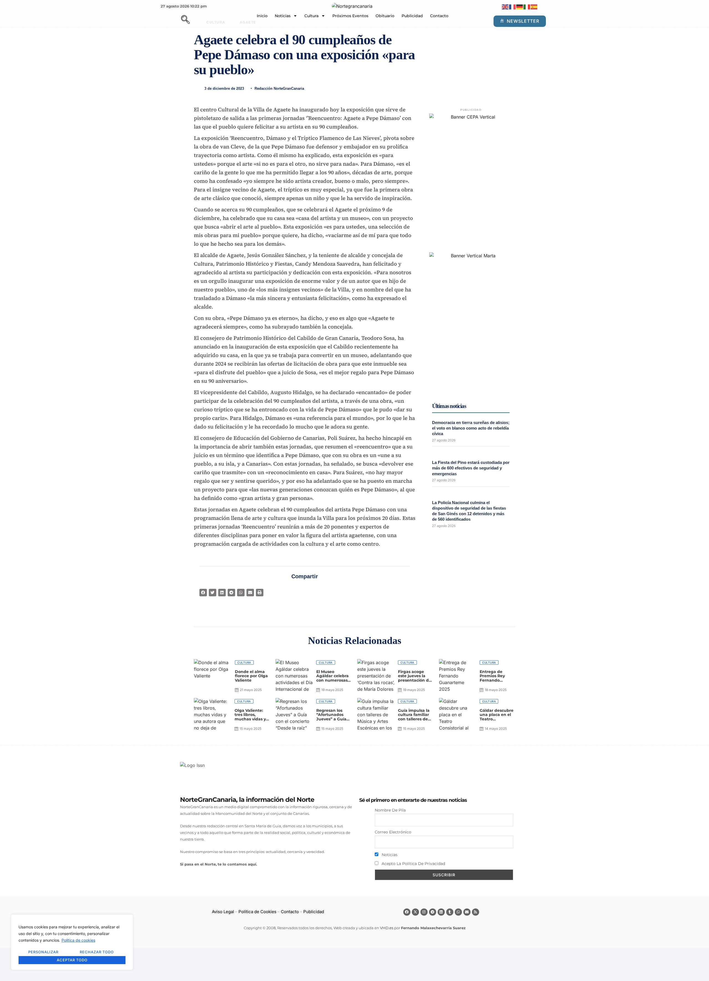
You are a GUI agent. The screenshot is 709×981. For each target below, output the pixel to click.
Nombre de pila (390, 810)
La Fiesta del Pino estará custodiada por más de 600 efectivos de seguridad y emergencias (471, 468)
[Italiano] (527, 6)
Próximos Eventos (350, 15)
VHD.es (386, 928)
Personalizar (43, 952)
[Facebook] (406, 912)
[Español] (534, 6)
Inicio (262, 15)
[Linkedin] (441, 912)
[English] (505, 6)
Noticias (283, 15)
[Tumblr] (449, 912)
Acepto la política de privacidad (413, 863)
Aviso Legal (223, 911)
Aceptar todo (72, 960)
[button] (176, 20)
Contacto (439, 15)
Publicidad (412, 15)
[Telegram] (432, 912)
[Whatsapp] (458, 912)
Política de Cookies (257, 911)
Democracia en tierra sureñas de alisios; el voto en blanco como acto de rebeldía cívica (471, 428)
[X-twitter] (415, 912)
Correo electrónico (393, 832)
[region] (72, 942)
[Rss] (475, 912)
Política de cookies (78, 940)
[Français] (512, 6)
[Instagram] (424, 912)
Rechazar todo (97, 952)
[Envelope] (467, 912)
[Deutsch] (519, 6)
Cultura (311, 15)
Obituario (385, 15)
